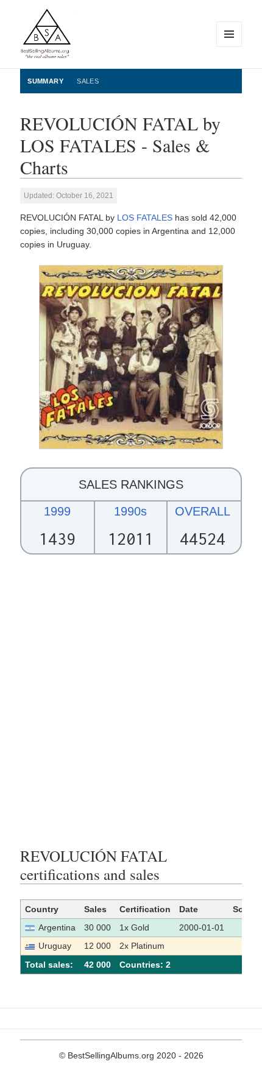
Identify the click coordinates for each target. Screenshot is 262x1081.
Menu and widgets (229, 46)
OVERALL (202, 511)
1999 (57, 511)
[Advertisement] (131, 701)
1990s (130, 511)
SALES (88, 81)
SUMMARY (45, 81)
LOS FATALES (144, 217)
